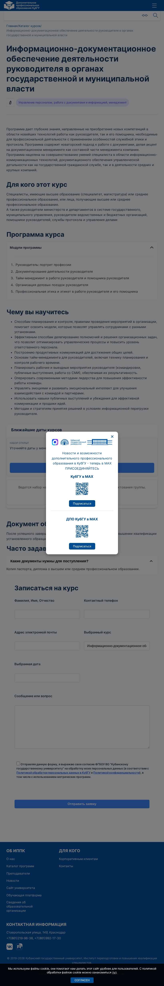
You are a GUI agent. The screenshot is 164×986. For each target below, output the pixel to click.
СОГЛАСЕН (82, 980)
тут (114, 972)
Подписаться (82, 503)
